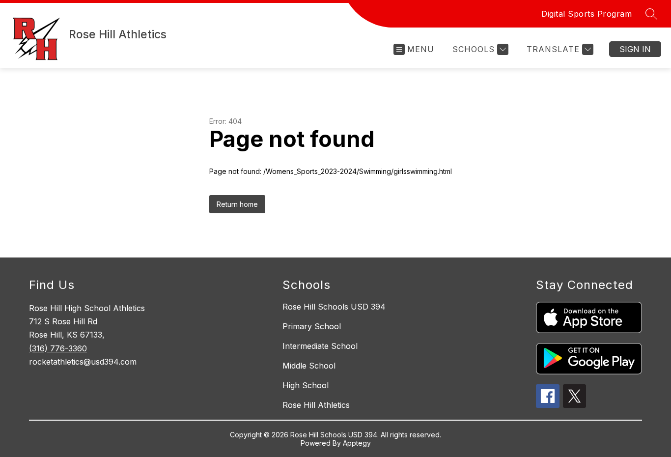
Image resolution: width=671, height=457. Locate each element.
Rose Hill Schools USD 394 (334, 307)
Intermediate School (320, 346)
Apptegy (357, 443)
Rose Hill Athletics (316, 405)
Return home (237, 204)
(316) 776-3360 (58, 348)
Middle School (309, 366)
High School (305, 385)
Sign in (635, 49)
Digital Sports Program (586, 14)
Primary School (311, 326)
